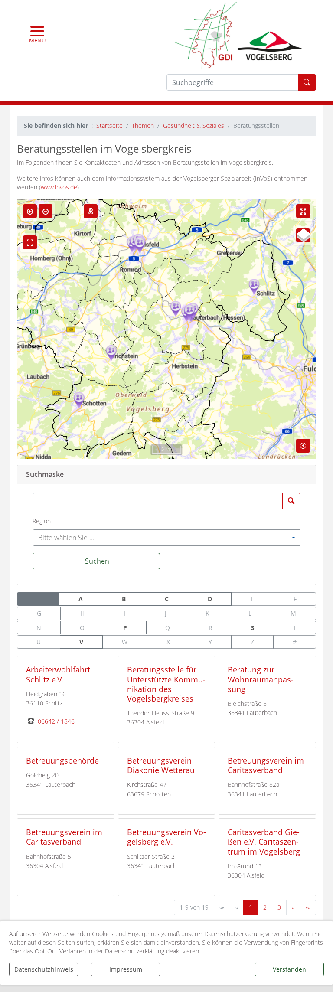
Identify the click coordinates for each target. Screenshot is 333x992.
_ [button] (38, 599)
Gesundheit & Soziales (193, 125)
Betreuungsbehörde (62, 760)
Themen (143, 125)
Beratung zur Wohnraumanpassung (261, 679)
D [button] (210, 599)
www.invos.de (59, 187)
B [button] (124, 599)
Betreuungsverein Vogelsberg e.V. (166, 836)
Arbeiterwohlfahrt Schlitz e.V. (58, 674)
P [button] (125, 627)
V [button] (81, 642)
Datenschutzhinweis (43, 969)
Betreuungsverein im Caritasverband (266, 765)
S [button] (253, 627)
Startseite (109, 125)
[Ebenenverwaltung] (303, 235)
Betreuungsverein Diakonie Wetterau (161, 765)
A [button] (80, 599)
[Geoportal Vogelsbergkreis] (238, 34)
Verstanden (289, 969)
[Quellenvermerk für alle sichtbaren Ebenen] (303, 446)
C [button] (167, 599)
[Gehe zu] (91, 211)
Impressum (125, 969)
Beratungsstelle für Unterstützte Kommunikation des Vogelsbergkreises (166, 683)
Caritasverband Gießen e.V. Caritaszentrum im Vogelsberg (264, 841)
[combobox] (166, 537)
